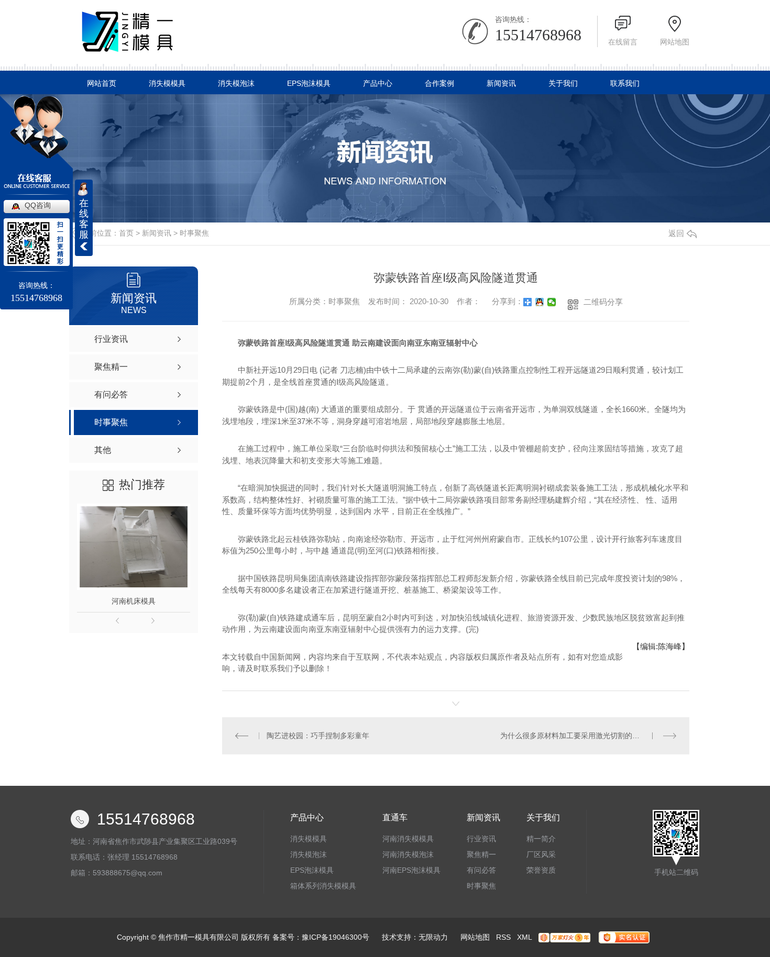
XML (524, 937)
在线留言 (622, 42)
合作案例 (439, 83)
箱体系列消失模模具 (323, 886)
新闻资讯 (501, 83)
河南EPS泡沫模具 (411, 870)
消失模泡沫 (236, 83)
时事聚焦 (194, 233)
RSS (503, 937)
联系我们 (625, 83)
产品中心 (377, 83)
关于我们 (563, 83)
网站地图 (674, 42)
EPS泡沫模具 (309, 83)
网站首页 (101, 83)
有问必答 (481, 870)
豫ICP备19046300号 (335, 937)
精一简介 (541, 838)
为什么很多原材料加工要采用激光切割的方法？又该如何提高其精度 (588, 735)
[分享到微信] (551, 302)
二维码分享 (603, 301)
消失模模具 (167, 83)
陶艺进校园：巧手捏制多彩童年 (318, 735)
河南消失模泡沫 (408, 854)
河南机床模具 (134, 601)
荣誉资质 (541, 870)
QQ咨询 (38, 205)
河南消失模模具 (408, 838)
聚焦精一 (481, 854)
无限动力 (433, 937)
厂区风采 (541, 854)
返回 (676, 233)
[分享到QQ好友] (539, 302)
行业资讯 (481, 838)
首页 (126, 233)
